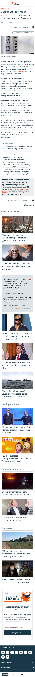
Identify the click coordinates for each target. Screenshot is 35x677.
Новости (5, 8)
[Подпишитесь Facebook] (7, 652)
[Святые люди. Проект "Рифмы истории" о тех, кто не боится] (17, 568)
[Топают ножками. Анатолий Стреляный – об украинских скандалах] (17, 253)
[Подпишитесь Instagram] (25, 652)
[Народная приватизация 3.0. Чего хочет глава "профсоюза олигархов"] (17, 416)
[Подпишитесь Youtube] (16, 652)
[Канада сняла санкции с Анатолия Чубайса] (17, 507)
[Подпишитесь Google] (3, 652)
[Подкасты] (3, 657)
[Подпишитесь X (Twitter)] (12, 652)
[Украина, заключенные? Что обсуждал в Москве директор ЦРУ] (17, 351)
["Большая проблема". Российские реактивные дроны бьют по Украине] (17, 224)
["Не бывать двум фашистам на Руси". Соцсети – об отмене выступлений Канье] (17, 322)
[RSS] (30, 652)
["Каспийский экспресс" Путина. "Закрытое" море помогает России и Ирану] (17, 380)
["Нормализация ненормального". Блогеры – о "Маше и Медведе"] (17, 445)
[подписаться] (7, 657)
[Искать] (30, 674)
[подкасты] (14, 674)
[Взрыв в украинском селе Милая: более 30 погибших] (17, 481)
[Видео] (22, 674)
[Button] (12, 27)
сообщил (20, 71)
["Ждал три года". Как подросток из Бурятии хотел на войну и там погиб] (17, 540)
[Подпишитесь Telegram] (21, 652)
